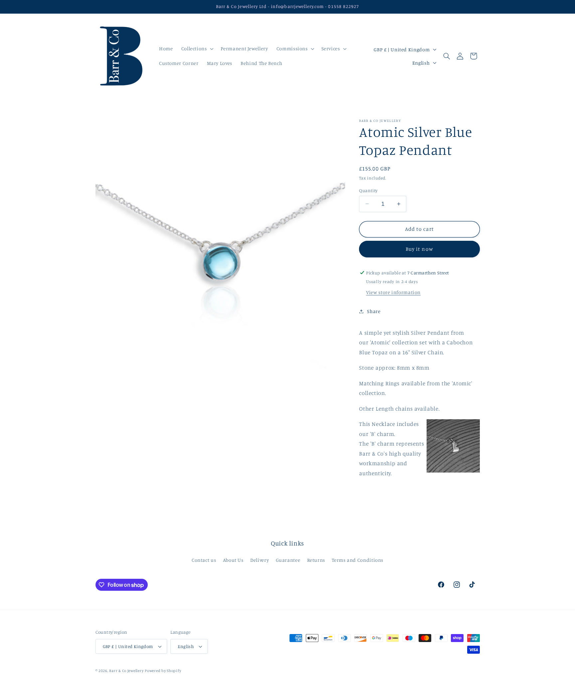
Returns (316, 560)
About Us (233, 560)
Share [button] (373, 311)
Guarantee (288, 560)
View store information (393, 292)
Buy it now (419, 249)
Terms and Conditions (357, 560)
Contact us (204, 560)
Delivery (259, 560)
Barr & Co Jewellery (126, 670)
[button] (196, 48)
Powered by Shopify (163, 670)
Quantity (368, 190)
